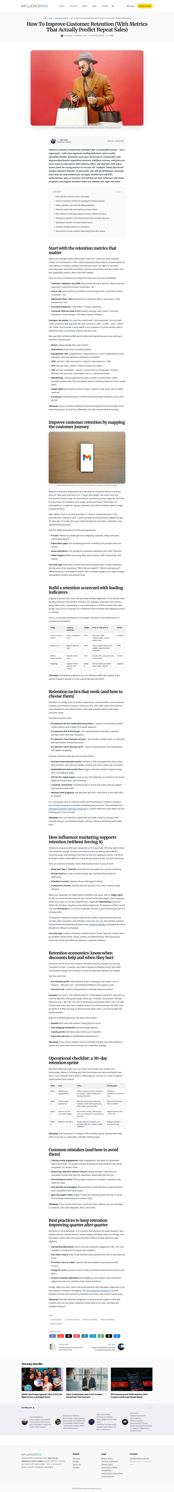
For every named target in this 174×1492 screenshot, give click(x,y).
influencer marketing (89, 1319)
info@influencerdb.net (139, 1458)
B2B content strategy (103, 1414)
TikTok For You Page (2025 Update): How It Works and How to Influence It (106, 1427)
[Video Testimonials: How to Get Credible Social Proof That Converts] (87, 1379)
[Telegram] (93, 1336)
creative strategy (79, 1418)
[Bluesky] (117, 1336)
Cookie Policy (107, 1464)
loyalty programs (56, 1324)
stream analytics (35, 1422)
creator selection (135, 1418)
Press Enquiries (107, 1476)
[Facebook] (52, 1336)
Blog (94, 6)
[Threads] (109, 1336)
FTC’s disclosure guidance (98, 1290)
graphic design (67, 1421)
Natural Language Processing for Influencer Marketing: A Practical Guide (141, 1428)
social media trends (79, 1421)
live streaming (45, 1419)
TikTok (98, 1422)
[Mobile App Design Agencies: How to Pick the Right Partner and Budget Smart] (42, 1379)
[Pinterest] (76, 1336)
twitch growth (45, 1422)
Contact (104, 6)
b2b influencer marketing (71, 1415)
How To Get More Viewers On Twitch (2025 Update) (40, 1426)
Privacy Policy (107, 1458)
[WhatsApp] (101, 1336)
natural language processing (139, 1423)
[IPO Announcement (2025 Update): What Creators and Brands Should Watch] (131, 1379)
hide (118, 192)
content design (68, 1418)
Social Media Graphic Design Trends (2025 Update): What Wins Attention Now (73, 1425)
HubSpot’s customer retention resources (67, 808)
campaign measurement (137, 1415)
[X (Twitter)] (68, 1336)
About (85, 6)
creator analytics (102, 1419)
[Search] (113, 6)
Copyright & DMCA (109, 1467)
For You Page (112, 1419)
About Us (77, 1464)
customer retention (72, 1319)
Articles (76, 1461)
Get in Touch (144, 6)
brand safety (134, 1413)
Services (73, 6)
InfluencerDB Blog (97, 924)
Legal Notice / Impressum (112, 1473)
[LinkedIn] (84, 1336)
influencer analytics (136, 1421)
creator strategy (35, 1419)
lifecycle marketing (107, 1319)
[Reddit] (60, 1336)
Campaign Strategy (97, 35)
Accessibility (106, 1470)
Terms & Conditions (109, 1461)
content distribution (36, 1417)
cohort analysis (56, 1319)
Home (62, 6)
